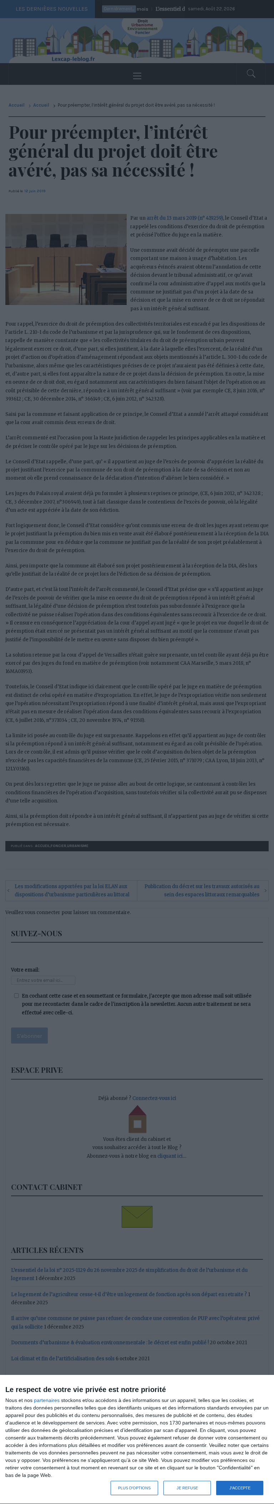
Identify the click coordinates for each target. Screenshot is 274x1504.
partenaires (47, 1400)
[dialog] (137, 1439)
